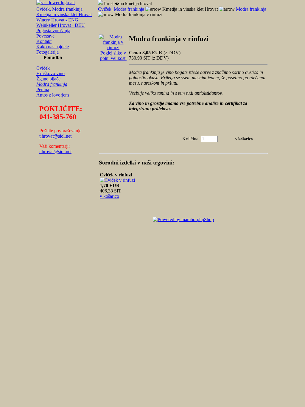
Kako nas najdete (52, 46)
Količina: (191, 138)
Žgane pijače (48, 78)
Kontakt (44, 41)
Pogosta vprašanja (53, 30)
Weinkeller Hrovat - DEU (60, 25)
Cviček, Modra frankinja (59, 9)
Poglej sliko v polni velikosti (113, 55)
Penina (42, 89)
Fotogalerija (47, 52)
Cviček (43, 68)
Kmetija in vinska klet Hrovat (64, 14)
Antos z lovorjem (52, 94)
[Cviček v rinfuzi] (117, 180)
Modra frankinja (51, 84)
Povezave (45, 35)
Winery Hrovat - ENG (57, 19)
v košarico (109, 196)
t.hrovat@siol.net (55, 136)
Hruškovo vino (50, 73)
